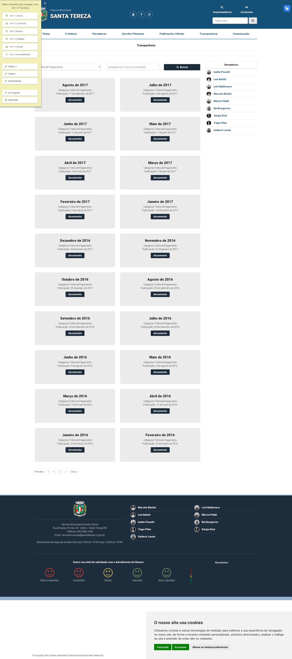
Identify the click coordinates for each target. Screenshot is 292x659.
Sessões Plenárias (133, 33)
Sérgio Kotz (220, 115)
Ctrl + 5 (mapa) (18, 47)
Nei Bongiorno (221, 108)
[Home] (80, 510)
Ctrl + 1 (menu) (18, 16)
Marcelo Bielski (222, 93)
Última (73, 471)
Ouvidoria (246, 12)
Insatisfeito (79, 580)
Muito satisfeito (166, 580)
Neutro (108, 580)
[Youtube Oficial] (133, 14)
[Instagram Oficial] (149, 14)
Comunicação (241, 33)
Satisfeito (137, 580)
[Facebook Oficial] (141, 14)
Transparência (222, 12)
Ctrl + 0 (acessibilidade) (21, 54)
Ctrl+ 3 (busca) (18, 31)
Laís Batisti (219, 79)
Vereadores (99, 33)
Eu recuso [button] (180, 647)
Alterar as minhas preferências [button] (210, 647)
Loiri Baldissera (222, 86)
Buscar (183, 67)
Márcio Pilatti (221, 101)
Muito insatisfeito (49, 580)
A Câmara (71, 33)
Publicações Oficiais (172, 33)
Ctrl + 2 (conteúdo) (19, 23)
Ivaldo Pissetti (221, 72)
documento (75, 100)
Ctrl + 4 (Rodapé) (19, 39)
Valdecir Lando (222, 130)
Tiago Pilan (220, 123)
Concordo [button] (163, 647)
